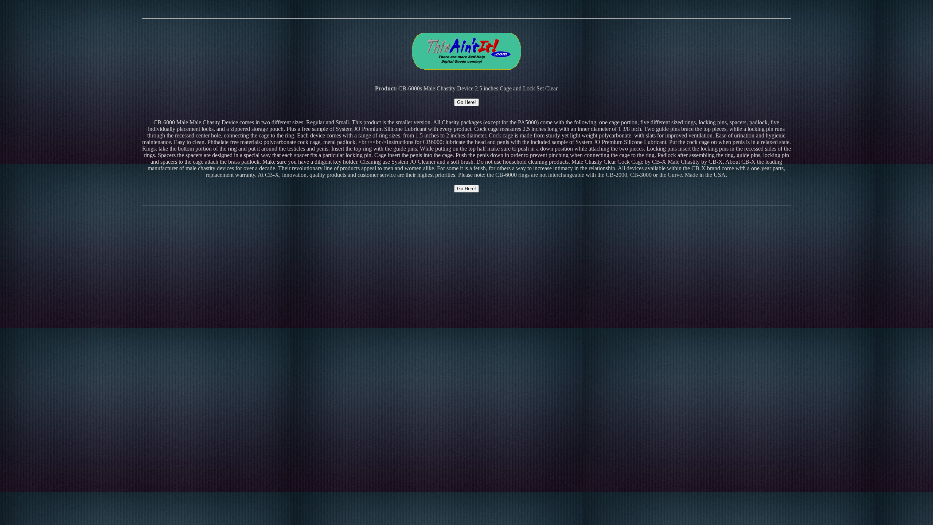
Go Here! (466, 102)
